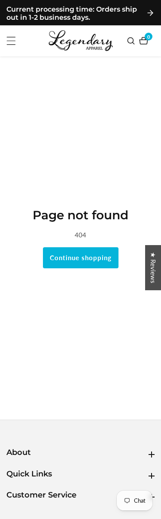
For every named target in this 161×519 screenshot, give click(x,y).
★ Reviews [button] (153, 267)
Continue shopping (81, 257)
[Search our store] (132, 41)
